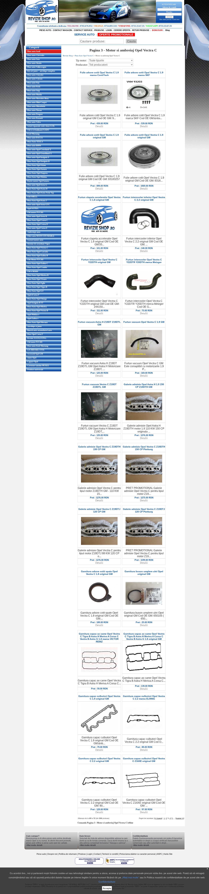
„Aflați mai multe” (130, 877)
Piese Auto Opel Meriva (37, 307)
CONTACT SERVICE (83, 30)
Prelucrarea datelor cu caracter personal (137, 854)
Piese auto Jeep (33, 91)
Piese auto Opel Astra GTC (38, 204)
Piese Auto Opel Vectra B (37, 311)
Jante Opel (31, 358)
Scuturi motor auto (35, 240)
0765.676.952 (86, 26)
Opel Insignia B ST (35, 303)
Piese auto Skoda (34, 63)
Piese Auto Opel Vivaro (37, 279)
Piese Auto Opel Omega (37, 299)
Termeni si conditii (110, 854)
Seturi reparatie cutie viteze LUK (41, 126)
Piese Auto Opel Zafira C (37, 263)
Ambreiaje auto (33, 232)
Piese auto (41, 854)
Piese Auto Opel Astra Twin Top (40, 193)
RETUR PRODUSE (140, 30)
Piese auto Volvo (34, 122)
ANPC (159, 854)
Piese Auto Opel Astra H (37, 189)
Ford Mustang (33, 134)
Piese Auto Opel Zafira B (37, 256)
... (174, 818)
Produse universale (35, 369)
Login (89, 854)
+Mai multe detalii (34, 845)
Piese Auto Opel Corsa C (37, 220)
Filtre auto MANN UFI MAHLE (40, 236)
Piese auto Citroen (34, 79)
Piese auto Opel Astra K (37, 216)
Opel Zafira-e (32, 318)
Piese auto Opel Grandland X (39, 153)
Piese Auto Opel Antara (37, 169)
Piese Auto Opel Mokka (37, 177)
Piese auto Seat (33, 59)
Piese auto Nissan (34, 110)
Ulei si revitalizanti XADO (38, 130)
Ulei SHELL (32, 197)
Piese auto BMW (34, 146)
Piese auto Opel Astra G (37, 185)
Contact (97, 854)
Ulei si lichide (32, 271)
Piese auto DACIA (35, 138)
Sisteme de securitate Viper (38, 244)
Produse (82, 854)
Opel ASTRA (32, 208)
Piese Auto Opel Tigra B (37, 287)
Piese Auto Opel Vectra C (37, 248)
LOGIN (109, 30)
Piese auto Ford (33, 87)
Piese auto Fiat (33, 83)
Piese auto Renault (35, 118)
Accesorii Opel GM (35, 354)
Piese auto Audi (33, 51)
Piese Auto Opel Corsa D (37, 224)
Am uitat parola (165, 19)
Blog (167, 30)
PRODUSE (99, 30)
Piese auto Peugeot (35, 114)
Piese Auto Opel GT (35, 291)
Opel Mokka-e (33, 314)
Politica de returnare (68, 854)
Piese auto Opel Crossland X (39, 149)
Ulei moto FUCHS (34, 342)
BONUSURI (157, 30)
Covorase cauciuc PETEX (38, 366)
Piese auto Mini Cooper (37, 102)
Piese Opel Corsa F (35, 334)
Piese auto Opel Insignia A (38, 157)
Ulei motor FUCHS (35, 212)
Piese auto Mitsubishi (36, 106)
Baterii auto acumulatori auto (39, 330)
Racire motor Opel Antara (38, 181)
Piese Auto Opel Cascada (37, 252)
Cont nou (175, 19)
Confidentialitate (107, 881)
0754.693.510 (110, 26)
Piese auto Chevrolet (35, 55)
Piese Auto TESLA (35, 142)
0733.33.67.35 (137, 26)
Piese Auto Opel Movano (37, 322)
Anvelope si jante (34, 326)
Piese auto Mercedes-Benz (38, 98)
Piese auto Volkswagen (36, 67)
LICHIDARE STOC (36, 350)
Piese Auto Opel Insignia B (38, 161)
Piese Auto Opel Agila (36, 283)
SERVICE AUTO (84, 34)
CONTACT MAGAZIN (62, 30)
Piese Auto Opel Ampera (37, 173)
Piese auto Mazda (34, 94)
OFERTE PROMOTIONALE (116, 34)
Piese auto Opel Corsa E (37, 228)
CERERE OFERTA (122, 30)
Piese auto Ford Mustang (37, 346)
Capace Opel (32, 362)
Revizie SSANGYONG (36, 338)
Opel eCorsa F (33, 295)
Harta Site (168, 854)
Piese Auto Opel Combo (37, 267)
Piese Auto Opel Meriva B (37, 275)
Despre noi (53, 854)
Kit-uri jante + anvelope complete (41, 71)
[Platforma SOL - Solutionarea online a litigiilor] (89, 864)
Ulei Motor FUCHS (35, 259)
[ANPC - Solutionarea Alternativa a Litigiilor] (120, 864)
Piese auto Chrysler (35, 75)
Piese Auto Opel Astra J (37, 201)
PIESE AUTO (45, 30)
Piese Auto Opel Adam (36, 165)
